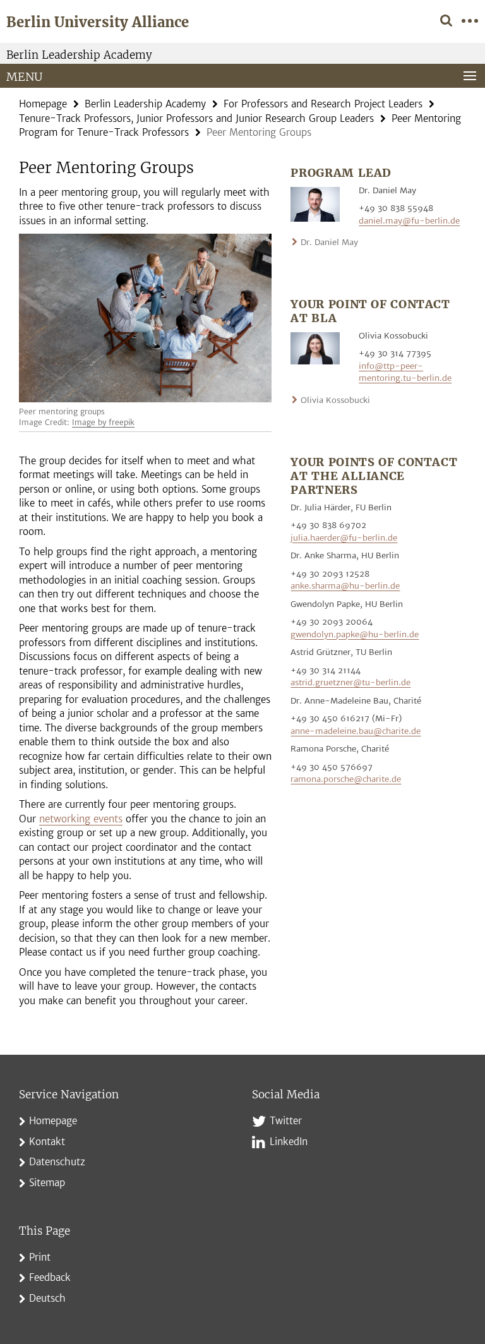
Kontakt (47, 1142)
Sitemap (47, 1183)
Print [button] (40, 1257)
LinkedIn (289, 1142)
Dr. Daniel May (329, 242)
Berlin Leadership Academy (79, 55)
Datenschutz (57, 1162)
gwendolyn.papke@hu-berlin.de (354, 634)
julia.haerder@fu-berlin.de (343, 537)
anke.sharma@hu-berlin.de (345, 585)
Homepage (43, 104)
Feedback (50, 1277)
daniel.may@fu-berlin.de (409, 220)
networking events (81, 819)
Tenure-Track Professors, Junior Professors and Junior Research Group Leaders (196, 118)
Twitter (286, 1121)
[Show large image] (315, 203)
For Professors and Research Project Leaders (323, 104)
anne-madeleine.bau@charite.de (355, 731)
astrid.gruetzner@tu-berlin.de (350, 682)
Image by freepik (103, 422)
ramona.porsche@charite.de (345, 779)
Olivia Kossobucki (335, 400)
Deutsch (47, 1298)
